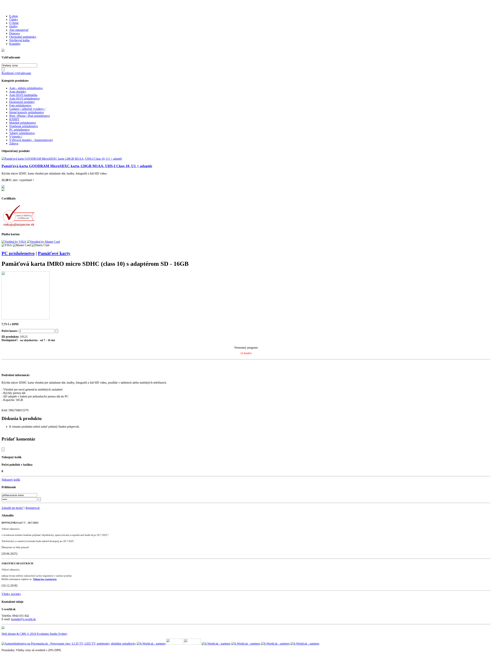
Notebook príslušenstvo (23, 126)
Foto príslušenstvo (20, 105)
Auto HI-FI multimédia (23, 95)
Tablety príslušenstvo (22, 133)
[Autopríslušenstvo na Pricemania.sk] (69, 643)
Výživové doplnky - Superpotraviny (31, 140)
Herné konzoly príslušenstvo (26, 112)
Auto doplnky (17, 91)
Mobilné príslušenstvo (22, 122)
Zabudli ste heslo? (12, 508)
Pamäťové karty (54, 253)
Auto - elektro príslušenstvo (26, 88)
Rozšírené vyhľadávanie (16, 73)
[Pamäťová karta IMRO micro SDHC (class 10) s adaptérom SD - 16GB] (26, 318)
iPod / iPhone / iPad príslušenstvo (29, 115)
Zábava (13, 143)
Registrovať (33, 508)
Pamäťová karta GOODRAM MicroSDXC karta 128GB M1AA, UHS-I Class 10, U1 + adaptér (77, 166)
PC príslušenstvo (19, 129)
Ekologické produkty (22, 102)
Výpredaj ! (15, 136)
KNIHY (14, 119)
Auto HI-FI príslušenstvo (24, 98)
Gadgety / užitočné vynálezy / (27, 109)
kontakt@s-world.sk (23, 619)
